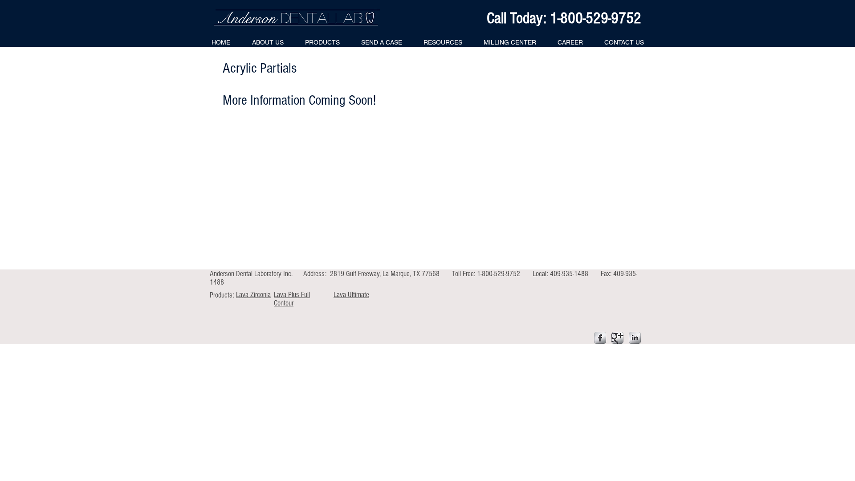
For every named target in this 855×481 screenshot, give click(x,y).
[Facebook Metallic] (600, 338)
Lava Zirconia (253, 294)
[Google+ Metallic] (617, 338)
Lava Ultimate (351, 294)
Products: (223, 295)
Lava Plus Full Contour (292, 298)
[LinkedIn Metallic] (635, 338)
